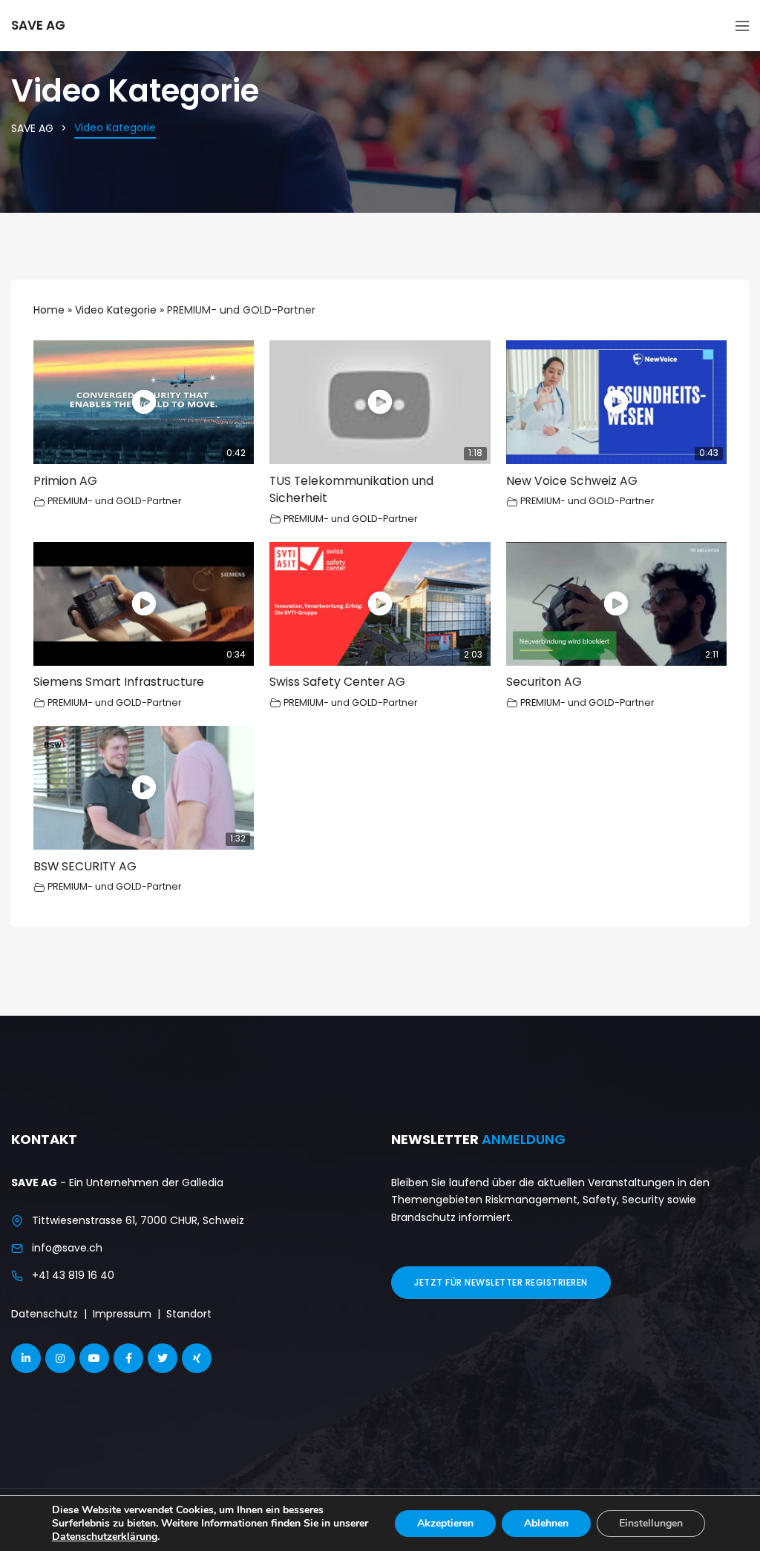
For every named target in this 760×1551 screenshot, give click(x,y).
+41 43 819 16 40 (73, 1275)
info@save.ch (67, 1247)
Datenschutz (44, 1313)
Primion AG (65, 480)
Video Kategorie (116, 309)
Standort (189, 1313)
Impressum (122, 1313)
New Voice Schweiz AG (572, 480)
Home (49, 309)
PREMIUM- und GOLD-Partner (115, 501)
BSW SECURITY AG (85, 866)
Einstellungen (651, 1523)
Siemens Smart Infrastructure (118, 681)
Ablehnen (546, 1523)
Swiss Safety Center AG (337, 681)
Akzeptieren (445, 1523)
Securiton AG (544, 681)
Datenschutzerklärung (104, 1536)
